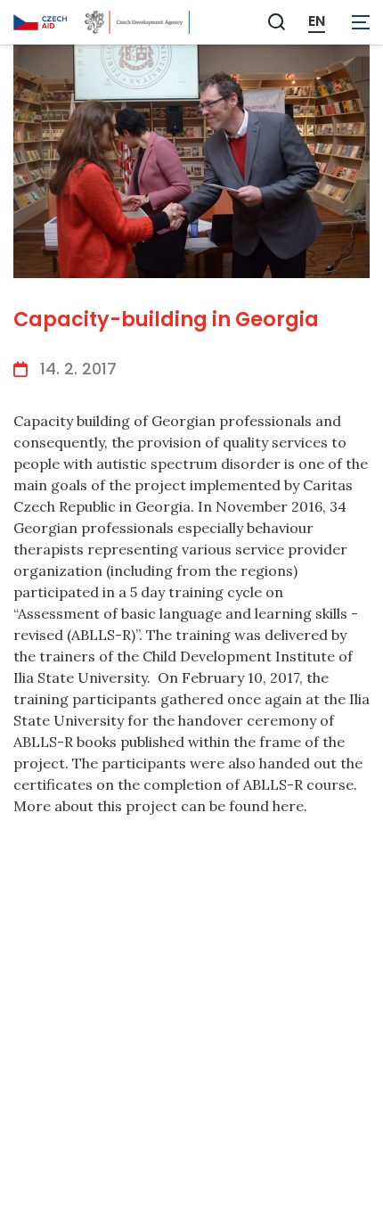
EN (316, 21)
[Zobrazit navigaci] (360, 22)
